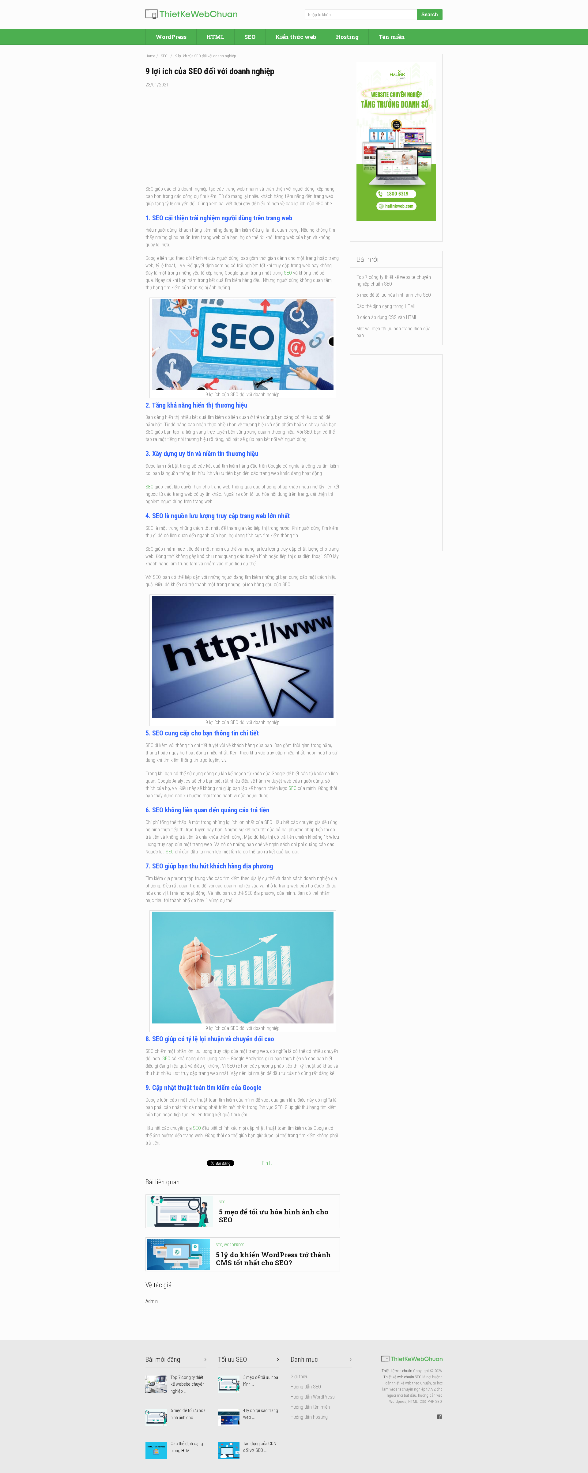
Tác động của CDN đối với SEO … (259, 1447)
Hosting (347, 36)
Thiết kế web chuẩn (397, 1371)
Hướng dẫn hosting (309, 1417)
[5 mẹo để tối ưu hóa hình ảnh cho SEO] (180, 1211)
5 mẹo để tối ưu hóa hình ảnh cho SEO (273, 1216)
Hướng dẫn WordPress (313, 1397)
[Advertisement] (242, 139)
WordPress (171, 36)
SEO (249, 36)
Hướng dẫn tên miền (310, 1407)
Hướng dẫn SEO (306, 1387)
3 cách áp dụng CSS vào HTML (386, 317)
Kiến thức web (295, 36)
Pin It (267, 1163)
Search (429, 14)
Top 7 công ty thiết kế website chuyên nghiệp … (188, 1384)
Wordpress (234, 1245)
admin (151, 1301)
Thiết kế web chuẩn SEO (402, 1377)
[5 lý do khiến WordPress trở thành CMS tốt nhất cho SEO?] (178, 1254)
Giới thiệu (299, 1377)
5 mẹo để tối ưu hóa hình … (260, 1381)
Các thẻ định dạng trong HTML (386, 306)
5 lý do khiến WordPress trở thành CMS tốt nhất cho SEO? (273, 1258)
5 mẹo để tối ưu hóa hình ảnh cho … (188, 1414)
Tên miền (392, 36)
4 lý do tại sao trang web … (260, 1414)
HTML (215, 36)
